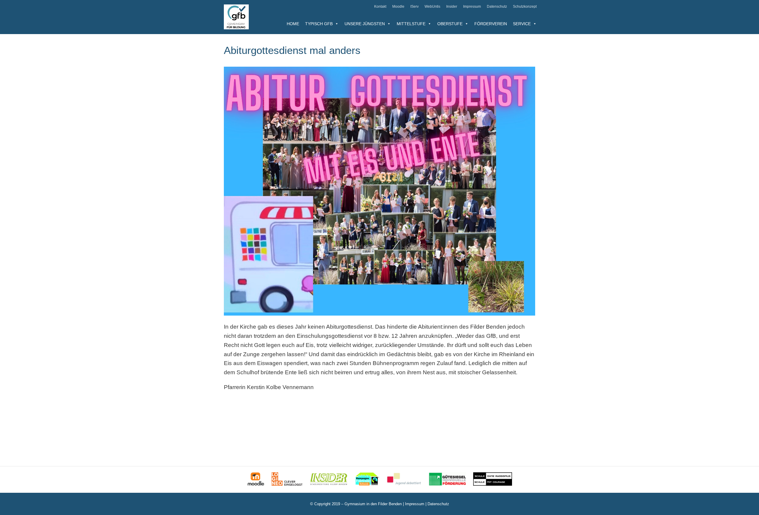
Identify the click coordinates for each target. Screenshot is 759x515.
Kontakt (380, 6)
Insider (451, 6)
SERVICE (522, 23)
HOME (293, 23)
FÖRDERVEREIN (490, 23)
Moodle (398, 6)
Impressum (472, 6)
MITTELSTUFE (411, 23)
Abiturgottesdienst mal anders (292, 50)
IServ (414, 6)
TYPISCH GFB (319, 23)
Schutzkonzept (525, 6)
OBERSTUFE (450, 23)
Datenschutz (497, 6)
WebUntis (432, 6)
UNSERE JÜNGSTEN (365, 23)
